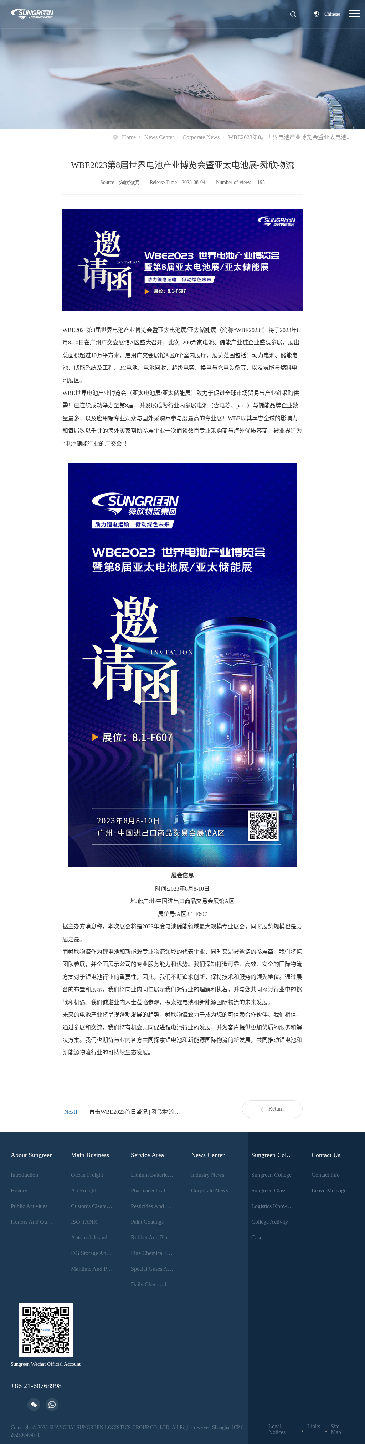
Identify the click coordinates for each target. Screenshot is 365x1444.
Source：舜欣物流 (119, 182)
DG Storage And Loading (92, 1253)
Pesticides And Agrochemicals (152, 1206)
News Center (159, 137)
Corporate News (201, 137)
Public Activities (29, 1206)
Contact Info (326, 1175)
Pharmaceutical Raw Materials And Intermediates (152, 1190)
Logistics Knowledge (272, 1206)
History (19, 1190)
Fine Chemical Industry (152, 1253)
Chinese (332, 14)
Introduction (24, 1175)
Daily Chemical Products (152, 1284)
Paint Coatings (147, 1222)
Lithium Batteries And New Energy (152, 1175)
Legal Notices (277, 1429)
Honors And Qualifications (32, 1222)
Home (129, 137)
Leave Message (329, 1190)
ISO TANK (84, 1222)
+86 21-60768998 (36, 1385)
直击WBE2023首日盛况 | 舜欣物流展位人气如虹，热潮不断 (135, 1112)
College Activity (269, 1222)
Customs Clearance (92, 1206)
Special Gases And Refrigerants (152, 1269)
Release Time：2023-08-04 (177, 182)
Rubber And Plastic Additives (152, 1237)
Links (313, 1426)
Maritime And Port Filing (92, 1269)
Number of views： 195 (240, 182)
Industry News (207, 1175)
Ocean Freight (87, 1175)
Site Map (336, 1429)
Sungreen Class (268, 1190)
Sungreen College (271, 1175)
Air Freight (83, 1190)
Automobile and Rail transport (92, 1237)
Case (256, 1237)
